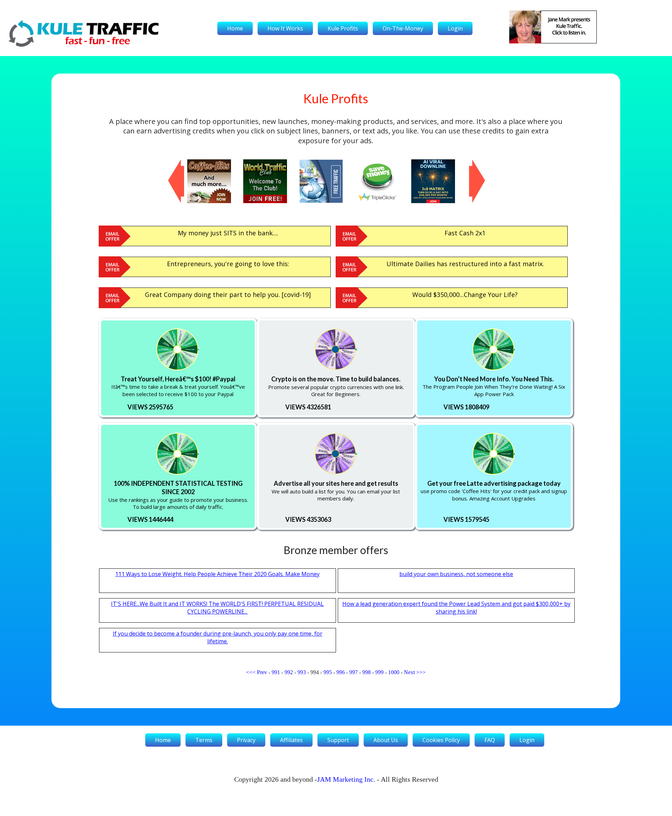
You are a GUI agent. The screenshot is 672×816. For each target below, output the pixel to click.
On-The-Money (403, 28)
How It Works (285, 28)
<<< (250, 672)
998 (366, 672)
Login (455, 28)
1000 (393, 672)
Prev (262, 672)
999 (379, 672)
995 (327, 672)
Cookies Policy (441, 740)
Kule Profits (343, 28)
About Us (385, 740)
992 (289, 672)
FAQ (489, 740)
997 (353, 672)
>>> (421, 672)
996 (340, 672)
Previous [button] (171, 162)
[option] (215, 181)
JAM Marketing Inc (345, 779)
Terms (203, 740)
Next (409, 672)
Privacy (246, 740)
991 (276, 672)
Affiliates (291, 740)
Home (235, 28)
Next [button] (472, 162)
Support (338, 740)
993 (302, 672)
